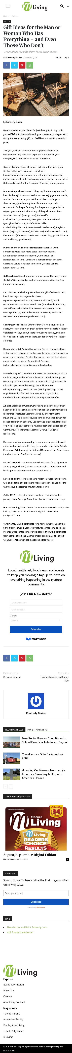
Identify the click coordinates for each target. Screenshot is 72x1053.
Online (15, 16)
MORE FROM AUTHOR (37, 729)
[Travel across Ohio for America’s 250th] (11, 758)
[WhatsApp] (29, 65)
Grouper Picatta (12, 677)
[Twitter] (14, 65)
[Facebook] (6, 65)
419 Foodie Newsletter (20, 932)
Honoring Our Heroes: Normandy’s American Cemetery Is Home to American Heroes (43, 774)
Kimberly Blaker (14, 57)
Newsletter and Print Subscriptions (27, 927)
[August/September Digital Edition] (36, 827)
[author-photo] (36, 701)
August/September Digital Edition (29, 854)
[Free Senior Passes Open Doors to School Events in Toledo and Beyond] (11, 742)
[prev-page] (5, 787)
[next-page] (11, 787)
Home (6, 16)
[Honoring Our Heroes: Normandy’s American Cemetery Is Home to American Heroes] (11, 774)
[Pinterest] (22, 65)
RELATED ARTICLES (14, 729)
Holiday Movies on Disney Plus (55, 679)
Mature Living (8, 859)
